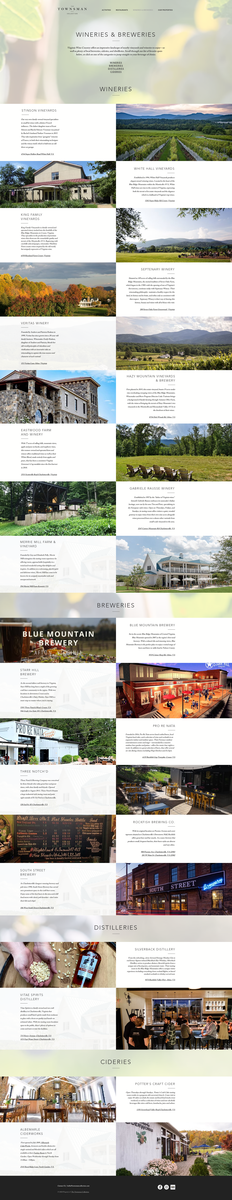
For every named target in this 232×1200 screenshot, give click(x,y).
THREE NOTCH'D (34, 771)
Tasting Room (39, 1153)
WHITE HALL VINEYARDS (154, 168)
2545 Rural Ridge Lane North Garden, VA (37, 1167)
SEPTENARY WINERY (158, 269)
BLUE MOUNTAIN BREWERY (152, 625)
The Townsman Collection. (80, 1192)
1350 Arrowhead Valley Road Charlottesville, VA (156, 1110)
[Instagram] (166, 1187)
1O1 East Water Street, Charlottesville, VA (37, 1039)
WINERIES (116, 62)
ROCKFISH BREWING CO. (154, 822)
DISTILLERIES (116, 68)
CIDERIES (116, 71)
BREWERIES (116, 65)
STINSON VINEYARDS (39, 110)
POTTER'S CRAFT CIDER (155, 1084)
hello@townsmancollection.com (78, 1186)
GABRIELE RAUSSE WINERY (152, 488)
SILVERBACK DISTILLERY (155, 949)
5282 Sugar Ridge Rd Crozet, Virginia (160, 201)
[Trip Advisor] (172, 1187)
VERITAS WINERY (35, 323)
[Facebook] (160, 1187)
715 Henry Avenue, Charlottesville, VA (35, 1036)
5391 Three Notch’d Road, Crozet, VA (35, 708)
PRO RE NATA (164, 726)
